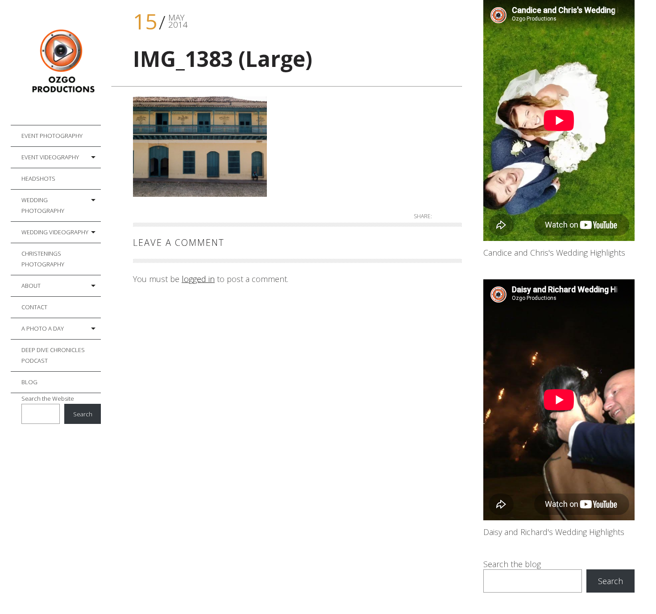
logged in (198, 279)
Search (82, 414)
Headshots (38, 178)
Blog (29, 382)
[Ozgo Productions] (61, 62)
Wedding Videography (54, 232)
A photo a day (42, 328)
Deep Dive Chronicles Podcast (53, 355)
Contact (34, 307)
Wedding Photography (42, 205)
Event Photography (52, 136)
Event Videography (50, 157)
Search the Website (47, 398)
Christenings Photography (42, 258)
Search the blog (512, 564)
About (31, 286)
